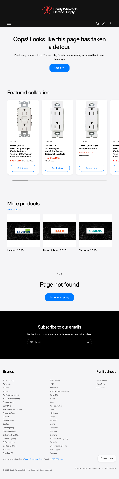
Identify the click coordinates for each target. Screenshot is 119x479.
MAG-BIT (53, 420)
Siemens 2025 (88, 250)
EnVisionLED (8, 453)
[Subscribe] (88, 342)
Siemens (53, 435)
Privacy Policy (81, 468)
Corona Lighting (9, 431)
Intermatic (54, 388)
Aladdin (6, 388)
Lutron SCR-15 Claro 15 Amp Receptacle (88, 147)
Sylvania (53, 442)
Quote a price (102, 380)
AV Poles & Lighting (11, 395)
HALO (52, 384)
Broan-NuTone (9, 413)
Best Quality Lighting (11, 398)
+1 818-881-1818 (56, 459)
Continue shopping (59, 297)
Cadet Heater (8, 420)
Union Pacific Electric (58, 446)
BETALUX (7, 406)
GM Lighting (55, 380)
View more (12, 209)
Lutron (52, 417)
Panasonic (54, 428)
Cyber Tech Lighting (11, 435)
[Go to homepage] (59, 10)
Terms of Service (96, 468)
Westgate (53, 453)
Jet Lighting (54, 395)
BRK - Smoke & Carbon (12, 409)
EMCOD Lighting (9, 446)
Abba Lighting (8, 380)
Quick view (23, 168)
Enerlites (6, 449)
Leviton (53, 409)
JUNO (52, 398)
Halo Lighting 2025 (54, 250)
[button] (9, 23)
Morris (52, 424)
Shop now (59, 67)
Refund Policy (110, 468)
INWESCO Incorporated (59, 391)
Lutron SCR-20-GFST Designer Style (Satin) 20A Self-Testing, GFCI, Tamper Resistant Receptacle (21, 151)
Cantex (6, 424)
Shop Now (101, 384)
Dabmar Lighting (9, 438)
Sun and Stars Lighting (59, 438)
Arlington (6, 391)
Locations (100, 388)
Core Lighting (8, 428)
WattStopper (55, 449)
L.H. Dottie (54, 413)
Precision (53, 431)
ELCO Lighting (9, 442)
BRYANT (6, 417)
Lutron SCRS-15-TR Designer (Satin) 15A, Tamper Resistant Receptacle (55, 150)
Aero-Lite (7, 384)
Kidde (52, 402)
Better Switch (8, 402)
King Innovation (56, 406)
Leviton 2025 (15, 250)
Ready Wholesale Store (33, 459)
